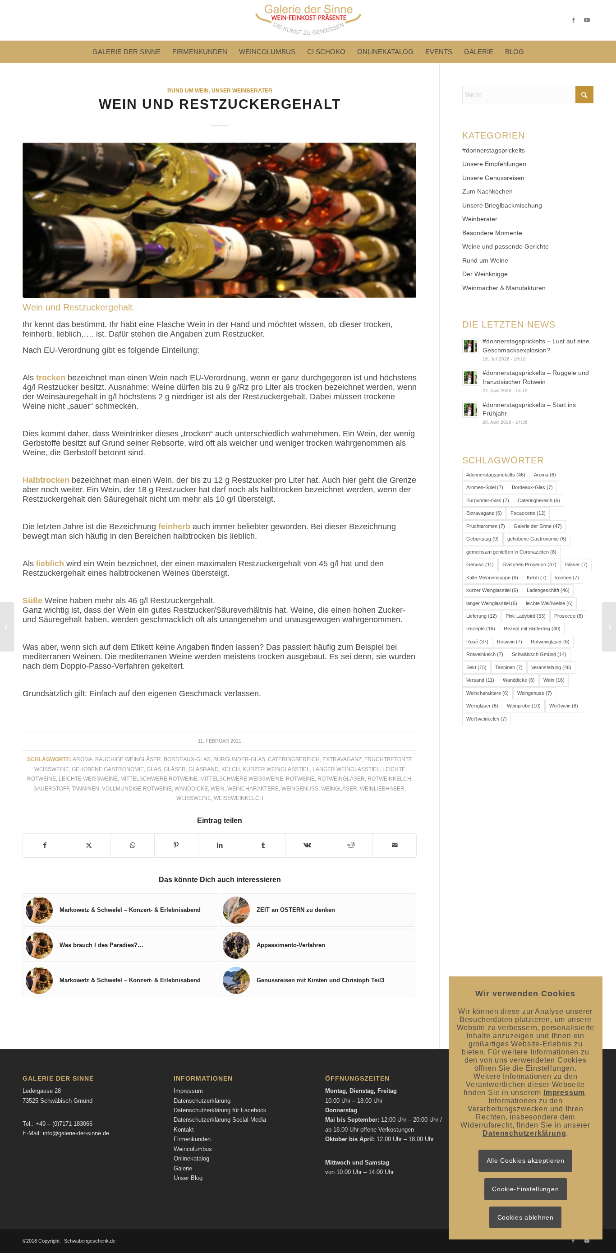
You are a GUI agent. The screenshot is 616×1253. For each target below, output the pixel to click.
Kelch (230, 769)
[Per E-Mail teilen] (394, 845)
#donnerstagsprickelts (493, 150)
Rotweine (300, 778)
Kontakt (184, 1129)
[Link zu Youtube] (586, 20)
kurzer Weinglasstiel (276, 769)
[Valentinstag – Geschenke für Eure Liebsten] (7, 627)
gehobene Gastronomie (108, 769)
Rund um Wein (188, 90)
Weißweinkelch (238, 798)
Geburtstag (482, 538)
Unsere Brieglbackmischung (502, 205)
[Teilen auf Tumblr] (263, 845)
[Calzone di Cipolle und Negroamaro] (609, 627)
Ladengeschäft (548, 590)
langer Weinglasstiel (346, 769)
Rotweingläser (341, 778)
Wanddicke (191, 788)
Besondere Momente (492, 232)
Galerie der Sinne (538, 526)
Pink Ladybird (526, 616)
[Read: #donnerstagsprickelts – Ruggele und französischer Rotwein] (470, 378)
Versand (480, 680)
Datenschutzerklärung (202, 1100)
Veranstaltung (551, 667)
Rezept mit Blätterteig (532, 628)
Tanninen (85, 788)
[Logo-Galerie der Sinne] (307, 20)
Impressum (188, 1090)
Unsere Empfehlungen (494, 163)
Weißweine (193, 798)
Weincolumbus (193, 1149)
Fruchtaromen (485, 526)
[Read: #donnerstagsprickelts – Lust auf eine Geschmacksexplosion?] (470, 346)
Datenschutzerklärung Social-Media (220, 1119)
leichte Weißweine (88, 778)
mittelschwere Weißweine (241, 778)
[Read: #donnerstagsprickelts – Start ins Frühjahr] (470, 410)
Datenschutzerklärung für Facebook (220, 1110)
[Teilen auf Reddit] (350, 845)
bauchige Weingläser (128, 759)
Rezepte (480, 628)
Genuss (480, 564)
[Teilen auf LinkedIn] (220, 845)
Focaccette (528, 513)
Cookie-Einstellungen (525, 1189)
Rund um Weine (485, 260)
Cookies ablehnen (525, 1217)
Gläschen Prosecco (529, 564)
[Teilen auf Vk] (307, 845)
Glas (154, 769)
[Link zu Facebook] (573, 20)
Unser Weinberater (241, 90)
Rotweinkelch (389, 778)
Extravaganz (342, 759)
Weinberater (479, 218)
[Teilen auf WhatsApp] (132, 845)
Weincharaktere (253, 788)
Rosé (477, 641)
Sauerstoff (51, 788)
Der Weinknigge (485, 273)
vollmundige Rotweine (137, 788)
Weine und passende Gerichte (505, 246)
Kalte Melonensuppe (492, 577)
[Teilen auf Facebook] (45, 845)
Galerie (183, 1168)
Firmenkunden (192, 1139)
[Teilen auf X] (88, 845)
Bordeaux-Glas (187, 759)
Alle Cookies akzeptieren (526, 1160)
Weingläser (339, 788)
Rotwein (509, 641)
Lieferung (481, 616)
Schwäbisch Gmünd (539, 654)
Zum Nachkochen (487, 191)
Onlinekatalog (191, 1158)
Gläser (175, 769)
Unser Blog (188, 1177)
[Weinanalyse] (220, 220)
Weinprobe (524, 705)
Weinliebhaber (382, 788)
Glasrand (203, 769)
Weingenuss (299, 788)
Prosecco (568, 616)
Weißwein (563, 705)
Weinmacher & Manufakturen (504, 287)
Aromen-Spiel (484, 487)
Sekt (476, 667)
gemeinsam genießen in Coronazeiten (511, 552)
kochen (567, 577)
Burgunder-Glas (239, 759)
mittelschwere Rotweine (159, 778)
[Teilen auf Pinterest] (176, 845)
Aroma (82, 759)
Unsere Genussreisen (493, 177)
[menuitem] (126, 52)
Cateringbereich (294, 759)
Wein (218, 788)
